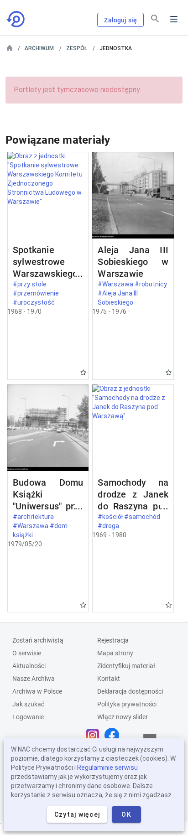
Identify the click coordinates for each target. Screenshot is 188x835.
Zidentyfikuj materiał (126, 665)
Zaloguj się (120, 20)
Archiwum (39, 48)
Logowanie (28, 717)
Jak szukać (28, 704)
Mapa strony (115, 653)
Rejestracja (113, 640)
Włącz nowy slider (122, 717)
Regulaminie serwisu (107, 767)
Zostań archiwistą (37, 640)
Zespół (76, 48)
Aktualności (29, 665)
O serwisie (26, 653)
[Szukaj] (155, 19)
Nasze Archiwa (33, 678)
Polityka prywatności (127, 704)
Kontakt (108, 678)
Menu (174, 19)
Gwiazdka (83, 372)
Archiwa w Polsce (37, 691)
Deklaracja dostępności (130, 691)
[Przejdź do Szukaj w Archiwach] (16, 19)
